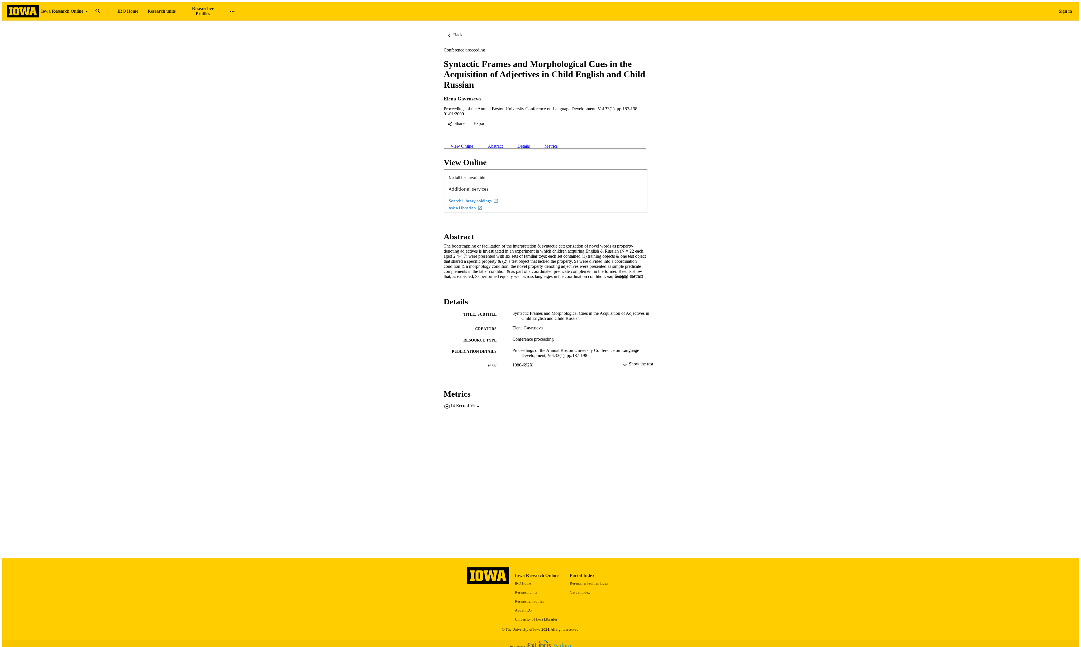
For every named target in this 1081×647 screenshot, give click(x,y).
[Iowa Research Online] (23, 11)
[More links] (232, 11)
